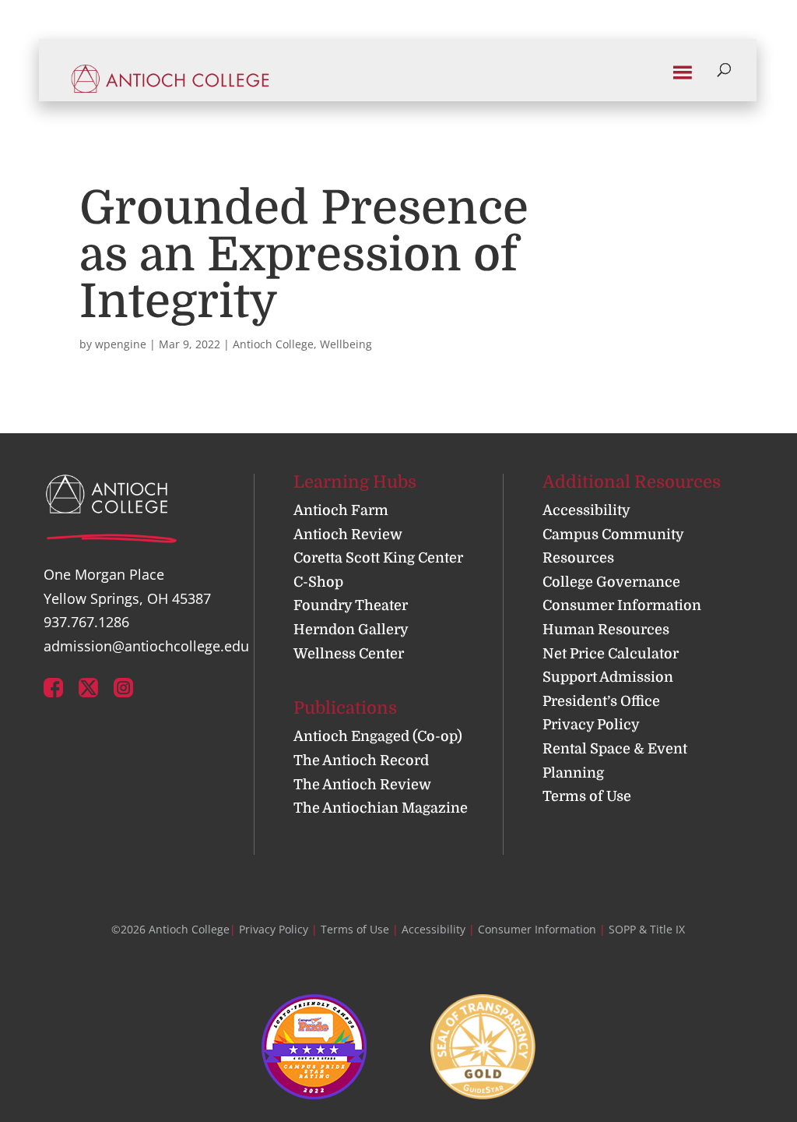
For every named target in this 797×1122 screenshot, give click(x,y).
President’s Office (601, 701)
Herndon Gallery (351, 629)
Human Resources (605, 629)
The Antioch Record (361, 760)
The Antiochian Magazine (380, 808)
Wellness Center (348, 654)
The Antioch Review (362, 784)
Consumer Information (621, 605)
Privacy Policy (591, 724)
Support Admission (607, 677)
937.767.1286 (86, 621)
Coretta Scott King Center (378, 558)
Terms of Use (586, 796)
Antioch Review (347, 534)
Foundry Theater (350, 605)
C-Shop (318, 582)
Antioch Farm (340, 510)
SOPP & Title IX (647, 929)
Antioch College (273, 344)
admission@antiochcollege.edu (146, 646)
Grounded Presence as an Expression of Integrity (303, 255)
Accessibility (586, 510)
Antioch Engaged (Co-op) (377, 736)
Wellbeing (346, 344)
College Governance (611, 582)
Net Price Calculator (610, 654)
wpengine (120, 344)
